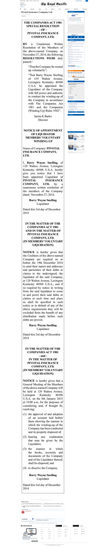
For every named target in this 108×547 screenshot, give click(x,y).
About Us (59, 529)
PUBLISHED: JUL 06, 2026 (72, 144)
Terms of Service (66, 535)
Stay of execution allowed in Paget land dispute (76, 52)
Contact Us (59, 531)
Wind (70, 91)
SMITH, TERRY (71, 109)
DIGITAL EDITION (22, 0)
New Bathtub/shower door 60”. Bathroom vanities (53, 503)
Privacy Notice (66, 532)
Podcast (83, 533)
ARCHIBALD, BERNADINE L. (73, 103)
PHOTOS (31, 0)
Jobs (60, 9)
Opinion (52, 9)
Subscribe (85, 9)
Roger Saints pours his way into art (74, 59)
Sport (40, 9)
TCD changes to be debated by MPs (74, 49)
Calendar (49, 535)
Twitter (76, 531)
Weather (49, 533)
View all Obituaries (72, 111)
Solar (70, 90)
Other (70, 93)
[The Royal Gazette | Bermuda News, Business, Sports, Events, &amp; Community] (54, 4)
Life (46, 9)
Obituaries (67, 9)
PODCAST (35, 0)
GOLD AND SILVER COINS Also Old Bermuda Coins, (32, 503)
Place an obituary (80, 111)
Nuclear (71, 87)
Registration (66, 529)
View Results (71, 96)
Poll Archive (71, 98)
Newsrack (49, 538)
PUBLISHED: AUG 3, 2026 (72, 133)
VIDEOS (27, 0)
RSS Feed (83, 531)
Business (32, 9)
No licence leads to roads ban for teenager (75, 54)
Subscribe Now (22, 6)
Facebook (76, 529)
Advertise (59, 535)
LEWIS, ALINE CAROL (72, 106)
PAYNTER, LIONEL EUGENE (73, 108)
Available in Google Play (81, 526)
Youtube (83, 529)
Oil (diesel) (71, 89)
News (25, 9)
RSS (38, 0)
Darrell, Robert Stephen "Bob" (73, 105)
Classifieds (76, 9)
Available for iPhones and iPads (65, 526)
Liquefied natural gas (73, 86)
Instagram (76, 533)
